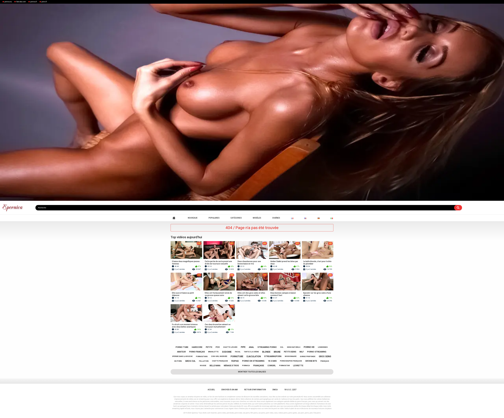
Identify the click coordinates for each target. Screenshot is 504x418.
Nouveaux (192, 218)
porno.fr (44, 2)
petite (209, 347)
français (324, 361)
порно (235, 361)
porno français (197, 352)
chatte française (220, 361)
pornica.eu (8, 2)
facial (237, 352)
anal (251, 347)
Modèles (257, 218)
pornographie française (291, 361)
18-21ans (272, 361)
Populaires (214, 218)
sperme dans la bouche (182, 356)
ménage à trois (231, 366)
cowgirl (271, 366)
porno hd (309, 347)
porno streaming (316, 352)
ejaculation (254, 356)
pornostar (284, 365)
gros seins (325, 356)
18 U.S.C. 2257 (290, 390)
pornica (246, 365)
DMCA (275, 390)
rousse (203, 365)
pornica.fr (33, 2)
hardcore (197, 347)
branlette (213, 352)
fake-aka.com (21, 2)
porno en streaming (253, 361)
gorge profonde (307, 356)
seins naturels (293, 347)
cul (282, 347)
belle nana (215, 366)
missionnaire (290, 356)
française (258, 365)
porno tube (182, 347)
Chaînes (276, 218)
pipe (243, 347)
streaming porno (267, 347)
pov (218, 347)
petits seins (290, 352)
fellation (204, 361)
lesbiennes (323, 347)
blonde (266, 352)
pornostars (202, 356)
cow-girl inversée (219, 356)
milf (302, 352)
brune (277, 352)
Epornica (195, 413)
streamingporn (272, 356)
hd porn (178, 361)
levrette (298, 365)
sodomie (227, 352)
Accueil (174, 218)
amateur (181, 352)
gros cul (190, 361)
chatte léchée (230, 347)
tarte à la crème (251, 352)
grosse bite (311, 361)
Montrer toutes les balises (252, 372)
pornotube (237, 356)
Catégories (236, 218)
